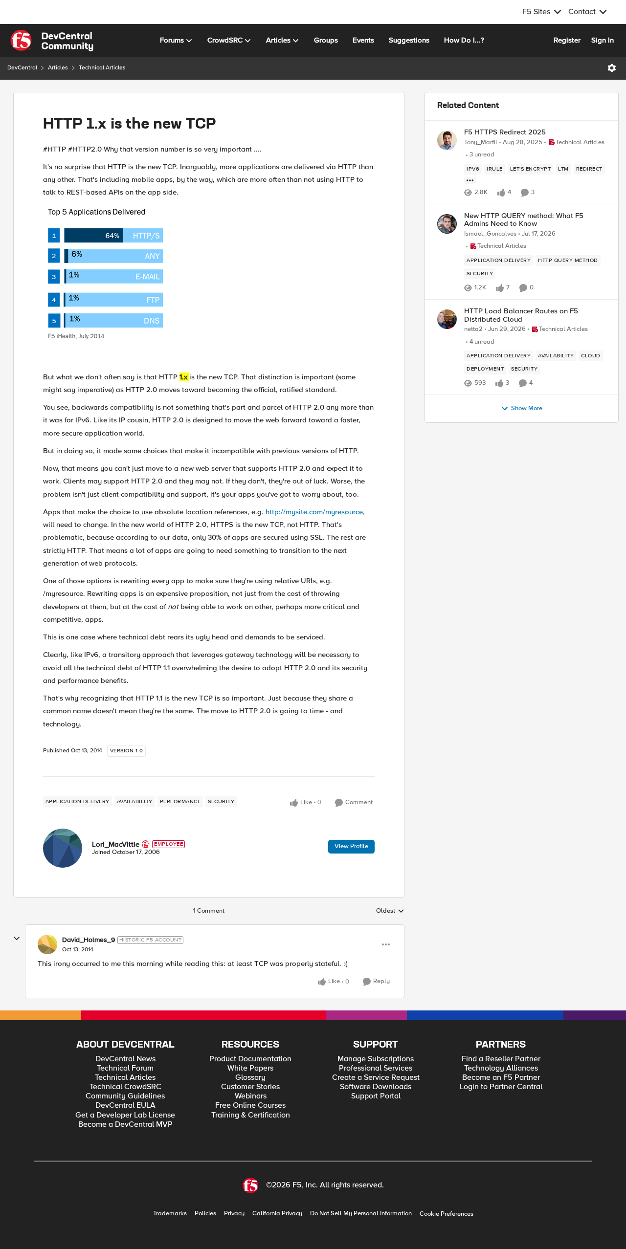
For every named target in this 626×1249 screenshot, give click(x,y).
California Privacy (277, 1213)
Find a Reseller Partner (501, 1059)
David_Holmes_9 (88, 940)
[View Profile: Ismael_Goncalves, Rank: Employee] (447, 224)
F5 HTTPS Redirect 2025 (505, 132)
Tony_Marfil (480, 142)
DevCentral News (125, 1059)
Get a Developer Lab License (125, 1115)
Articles (58, 67)
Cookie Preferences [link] (446, 1214)
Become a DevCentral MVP (125, 1124)
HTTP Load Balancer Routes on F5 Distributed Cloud (521, 315)
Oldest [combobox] (390, 911)
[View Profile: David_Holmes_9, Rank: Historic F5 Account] (47, 944)
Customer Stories (250, 1087)
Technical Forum (125, 1068)
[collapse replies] (16, 938)
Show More (526, 408)
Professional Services (375, 1068)
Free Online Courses (250, 1105)
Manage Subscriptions (375, 1059)
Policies (205, 1213)
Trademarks (170, 1213)
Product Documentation (250, 1059)
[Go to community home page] (51, 40)
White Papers (250, 1068)
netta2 (473, 329)
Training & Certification (250, 1115)
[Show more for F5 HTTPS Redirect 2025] (470, 180)
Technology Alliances (501, 1068)
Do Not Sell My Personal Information (361, 1213)
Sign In (602, 40)
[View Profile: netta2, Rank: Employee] (447, 319)
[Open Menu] (612, 68)
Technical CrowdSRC (125, 1087)
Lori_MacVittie (115, 844)
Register (567, 40)
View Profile (351, 846)
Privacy (234, 1213)
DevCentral (22, 67)
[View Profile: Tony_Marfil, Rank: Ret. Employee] (447, 140)
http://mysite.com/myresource (314, 511)
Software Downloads (375, 1087)
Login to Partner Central (501, 1087)
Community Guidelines (125, 1096)
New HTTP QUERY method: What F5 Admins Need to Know (523, 220)
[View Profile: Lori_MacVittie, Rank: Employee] (62, 848)
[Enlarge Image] (209, 285)
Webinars (251, 1096)
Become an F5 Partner (501, 1077)
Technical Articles (102, 67)
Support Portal (376, 1096)
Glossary (250, 1077)
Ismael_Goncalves (490, 234)
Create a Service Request (376, 1077)
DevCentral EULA (125, 1105)
